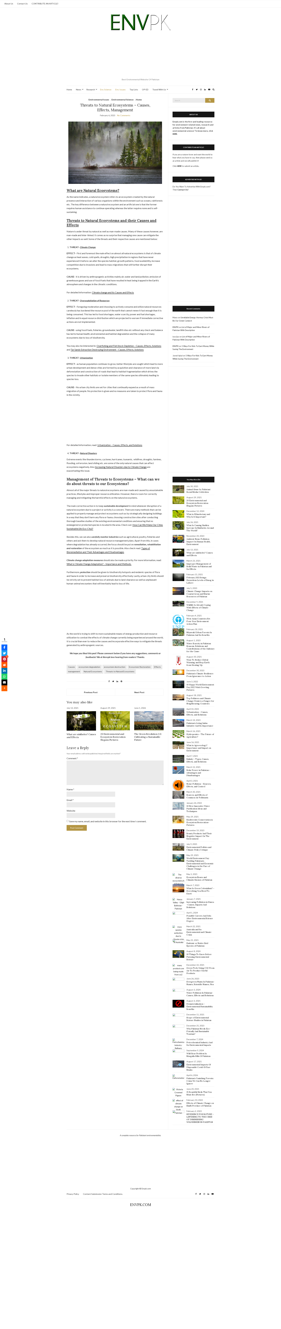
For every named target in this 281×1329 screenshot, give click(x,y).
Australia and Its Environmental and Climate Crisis (198, 932)
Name (70, 789)
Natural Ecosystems (93, 671)
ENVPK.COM (140, 1204)
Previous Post (91, 692)
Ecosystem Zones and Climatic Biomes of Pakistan (199, 878)
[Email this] (4, 682)
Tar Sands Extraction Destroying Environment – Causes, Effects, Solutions (107, 349)
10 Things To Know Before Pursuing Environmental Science (199, 957)
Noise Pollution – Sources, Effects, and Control (198, 785)
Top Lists (134, 89)
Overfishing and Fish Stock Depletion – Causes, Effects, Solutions (129, 345)
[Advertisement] (140, 55)
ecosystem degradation (89, 667)
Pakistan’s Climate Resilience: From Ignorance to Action (200, 674)
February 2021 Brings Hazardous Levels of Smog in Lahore (200, 580)
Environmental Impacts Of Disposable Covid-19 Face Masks (198, 1067)
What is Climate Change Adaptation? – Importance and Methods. (99, 564)
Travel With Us (159, 89)
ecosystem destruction (114, 667)
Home (69, 89)
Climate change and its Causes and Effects (113, 292)
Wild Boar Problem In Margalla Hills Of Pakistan (198, 1054)
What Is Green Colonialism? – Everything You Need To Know (200, 891)
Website (71, 810)
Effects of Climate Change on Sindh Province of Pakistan (200, 1104)
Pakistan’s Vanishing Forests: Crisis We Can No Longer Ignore (200, 1081)
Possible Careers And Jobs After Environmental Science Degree (199, 918)
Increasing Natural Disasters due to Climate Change (121, 466)
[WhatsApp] (4, 677)
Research (90, 89)
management (74, 671)
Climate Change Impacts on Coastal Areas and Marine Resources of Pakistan (199, 594)
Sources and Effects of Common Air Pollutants (197, 796)
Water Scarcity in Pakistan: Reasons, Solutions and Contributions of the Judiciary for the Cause (200, 647)
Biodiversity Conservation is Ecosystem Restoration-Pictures (199, 822)
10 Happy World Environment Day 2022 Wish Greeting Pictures (200, 687)
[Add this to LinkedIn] (4, 671)
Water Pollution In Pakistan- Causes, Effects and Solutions (200, 994)
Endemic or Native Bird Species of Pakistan (197, 944)
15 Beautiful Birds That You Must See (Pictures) (199, 1093)
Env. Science (105, 89)
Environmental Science (122, 99)
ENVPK (176, 327)
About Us (8, 3)
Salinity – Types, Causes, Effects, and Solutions (197, 760)
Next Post (139, 692)
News (78, 89)
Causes (71, 667)
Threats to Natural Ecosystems (120, 671)
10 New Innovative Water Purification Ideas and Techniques (198, 809)
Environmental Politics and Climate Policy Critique (198, 848)
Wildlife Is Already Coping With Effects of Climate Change (198, 608)
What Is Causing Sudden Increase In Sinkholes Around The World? (200, 528)
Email (70, 800)
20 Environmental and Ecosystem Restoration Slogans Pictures (113, 736)
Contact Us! (183, 190)
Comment (72, 758)
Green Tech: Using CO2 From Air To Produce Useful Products (200, 971)
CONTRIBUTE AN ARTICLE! (45, 3)
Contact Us (22, 3)
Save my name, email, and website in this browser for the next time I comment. (107, 821)
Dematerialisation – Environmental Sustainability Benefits (199, 1006)
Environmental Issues (99, 99)
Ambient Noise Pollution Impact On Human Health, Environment (198, 542)
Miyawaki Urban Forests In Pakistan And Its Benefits (199, 633)
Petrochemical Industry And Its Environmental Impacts (199, 1043)
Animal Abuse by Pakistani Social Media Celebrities (198, 490)
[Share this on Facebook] (4, 647)
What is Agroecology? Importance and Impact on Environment (198, 748)
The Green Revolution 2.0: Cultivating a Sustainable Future (148, 736)
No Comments (123, 115)
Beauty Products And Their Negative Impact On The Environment (199, 836)
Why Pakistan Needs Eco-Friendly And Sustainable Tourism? (198, 1031)
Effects (157, 667)
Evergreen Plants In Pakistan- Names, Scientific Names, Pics (200, 983)
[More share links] (4, 688)
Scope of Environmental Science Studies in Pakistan (198, 1019)
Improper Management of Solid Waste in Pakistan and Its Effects (199, 566)
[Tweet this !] (4, 653)
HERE (179, 166)
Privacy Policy (73, 1194)
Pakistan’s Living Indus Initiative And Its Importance (199, 724)
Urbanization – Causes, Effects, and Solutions (119, 445)
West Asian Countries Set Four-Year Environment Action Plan (198, 621)
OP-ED (145, 89)
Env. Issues (120, 89)
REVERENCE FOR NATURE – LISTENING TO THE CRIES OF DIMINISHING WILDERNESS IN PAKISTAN (200, 1118)
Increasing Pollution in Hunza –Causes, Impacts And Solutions (200, 905)
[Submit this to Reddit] (4, 665)
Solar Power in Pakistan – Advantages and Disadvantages (198, 773)
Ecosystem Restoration (139, 667)
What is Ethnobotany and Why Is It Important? (198, 515)
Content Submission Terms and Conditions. (103, 1194)
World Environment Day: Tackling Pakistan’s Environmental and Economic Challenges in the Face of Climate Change (199, 863)
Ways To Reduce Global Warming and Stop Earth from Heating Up (197, 662)
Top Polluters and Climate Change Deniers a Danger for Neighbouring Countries (200, 701)
